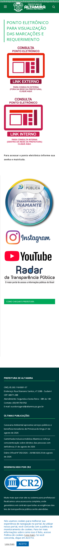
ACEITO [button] (23, 543)
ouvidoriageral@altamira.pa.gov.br (27, 406)
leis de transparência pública (18, 509)
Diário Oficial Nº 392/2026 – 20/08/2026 (22, 452)
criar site (23, 497)
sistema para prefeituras (43, 497)
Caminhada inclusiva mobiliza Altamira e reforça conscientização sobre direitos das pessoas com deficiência (27, 442)
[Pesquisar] (53, 7)
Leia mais (29, 535)
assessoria (25, 501)
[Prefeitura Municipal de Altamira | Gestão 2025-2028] (29, 6)
